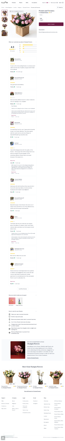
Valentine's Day (47, 404)
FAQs (3, 401)
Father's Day (46, 410)
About (13, 401)
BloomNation (55, 437)
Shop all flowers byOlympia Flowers (32, 391)
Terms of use (25, 410)
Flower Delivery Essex (58, 424)
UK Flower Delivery (58, 401)
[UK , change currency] (47, 2)
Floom (3, 7)
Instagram (35, 403)
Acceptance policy (27, 412)
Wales (45, 428)
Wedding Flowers (47, 413)
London (45, 416)
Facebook (35, 401)
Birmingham (46, 422)
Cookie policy (25, 401)
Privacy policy (25, 403)
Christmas (46, 401)
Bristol (45, 425)
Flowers (41, 14)
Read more (13, 115)
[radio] (42, 19)
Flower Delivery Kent (58, 411)
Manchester (46, 419)
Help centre (4, 408)
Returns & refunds (5, 403)
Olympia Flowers (26, 7)
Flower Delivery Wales (58, 414)
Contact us (4, 406)
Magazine (14, 403)
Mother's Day (46, 407)
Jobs (13, 406)
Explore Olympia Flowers (33, 358)
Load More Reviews (23, 288)
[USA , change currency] (49, 2)
